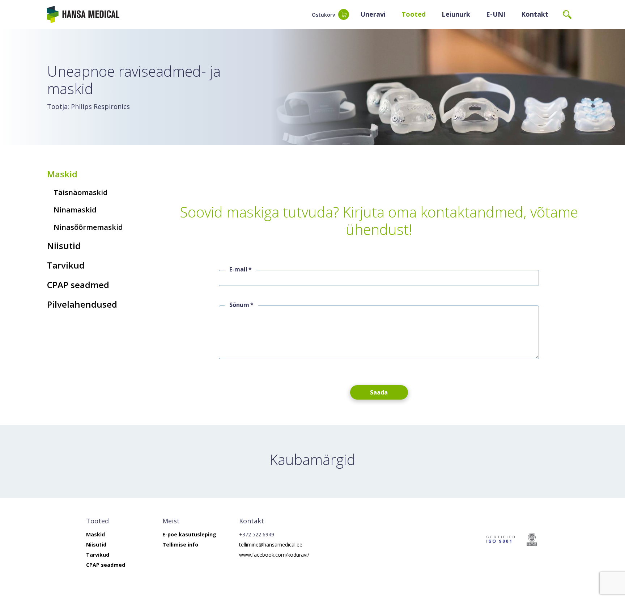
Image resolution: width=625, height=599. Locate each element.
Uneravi (373, 14)
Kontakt (534, 14)
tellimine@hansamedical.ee (270, 544)
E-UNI (495, 14)
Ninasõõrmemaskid (88, 227)
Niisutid (64, 246)
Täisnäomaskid (81, 192)
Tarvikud (66, 265)
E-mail (238, 269)
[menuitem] (373, 14)
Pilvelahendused (82, 304)
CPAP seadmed (78, 285)
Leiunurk (456, 14)
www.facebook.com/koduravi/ (274, 554)
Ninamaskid (75, 210)
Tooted (413, 14)
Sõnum (239, 305)
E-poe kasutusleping (189, 534)
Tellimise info (180, 544)
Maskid (62, 174)
